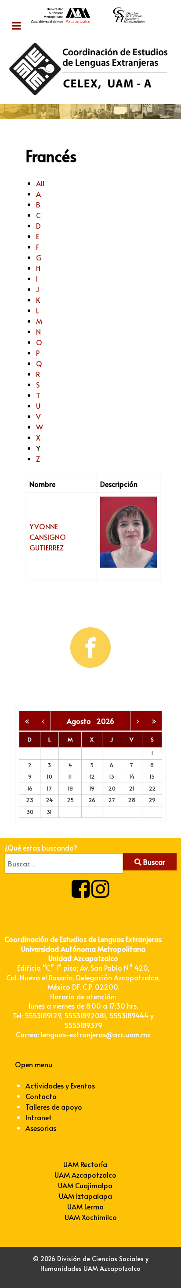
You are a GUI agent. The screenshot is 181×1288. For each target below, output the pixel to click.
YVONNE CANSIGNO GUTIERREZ (47, 536)
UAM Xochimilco (91, 1217)
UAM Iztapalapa (85, 1196)
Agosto (81, 721)
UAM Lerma (85, 1206)
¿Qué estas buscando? (40, 847)
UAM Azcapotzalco (85, 1174)
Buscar (153, 861)
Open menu (33, 1064)
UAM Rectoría (85, 1164)
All (40, 183)
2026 (105, 721)
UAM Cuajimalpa (85, 1185)
